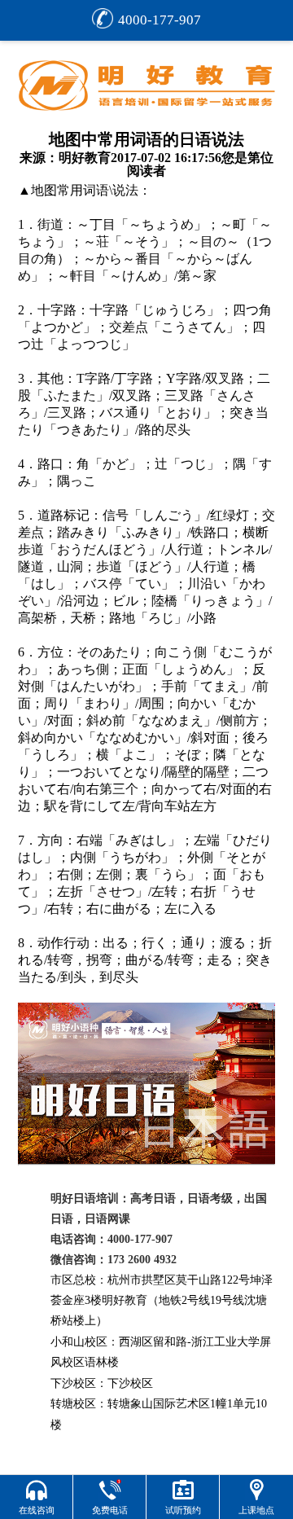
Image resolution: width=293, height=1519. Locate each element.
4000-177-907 (159, 20)
